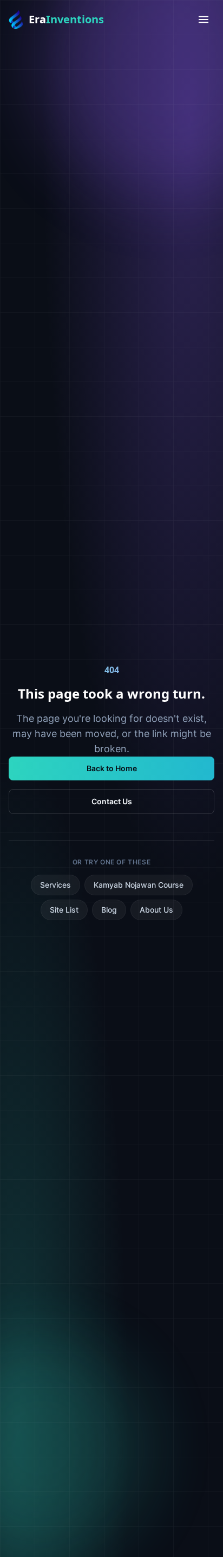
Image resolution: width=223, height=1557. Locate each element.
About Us (156, 909)
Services (55, 884)
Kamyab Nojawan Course (138, 884)
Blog (109, 909)
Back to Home (112, 768)
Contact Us (111, 801)
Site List (64, 909)
